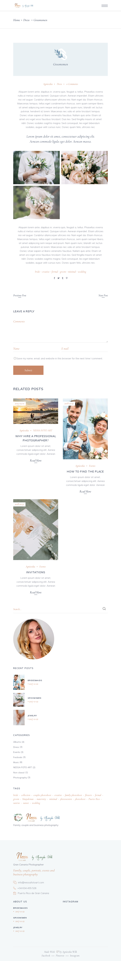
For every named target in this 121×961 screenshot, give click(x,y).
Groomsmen (60, 64)
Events (92, 465)
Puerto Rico (94, 799)
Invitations (35, 572)
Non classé (19, 772)
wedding (82, 271)
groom (63, 271)
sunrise (16, 803)
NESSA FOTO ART (42, 430)
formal (55, 271)
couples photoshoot (42, 795)
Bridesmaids (35, 680)
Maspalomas (28, 799)
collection (25, 795)
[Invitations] (35, 529)
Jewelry (32, 716)
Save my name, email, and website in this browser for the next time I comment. (59, 358)
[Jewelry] (19, 717)
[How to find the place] (85, 428)
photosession (66, 799)
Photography (20, 777)
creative (45, 271)
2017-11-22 (33, 683)
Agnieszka (47, 84)
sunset (26, 803)
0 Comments (72, 84)
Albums (17, 741)
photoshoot (80, 799)
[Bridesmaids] (19, 682)
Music (16, 762)
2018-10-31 (69, 403)
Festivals (17, 757)
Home (16, 20)
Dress (26, 20)
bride (37, 271)
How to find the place (85, 471)
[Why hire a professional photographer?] (35, 411)
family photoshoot (73, 795)
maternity (41, 799)
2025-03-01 (19, 403)
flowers (88, 795)
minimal (72, 271)
